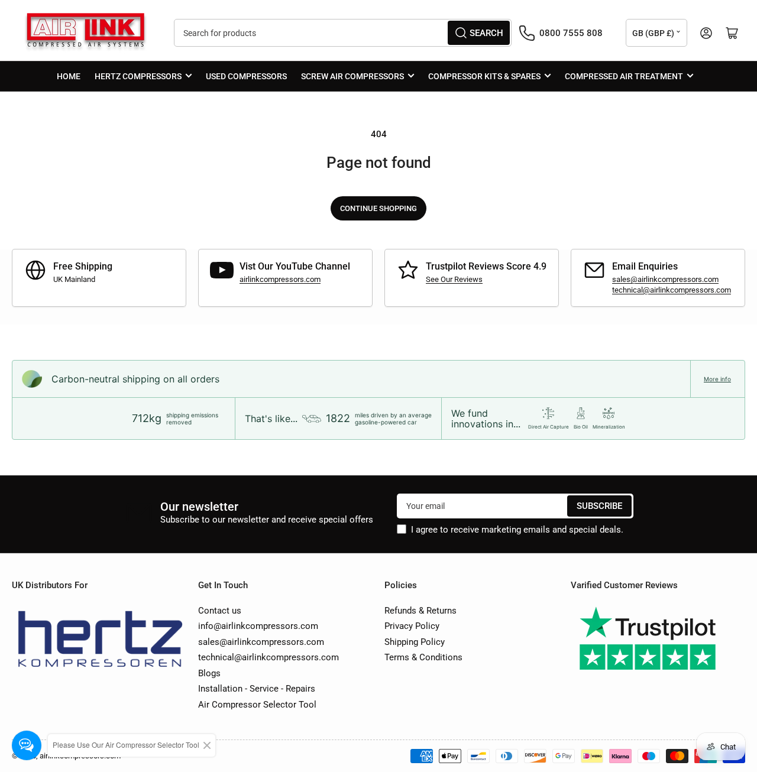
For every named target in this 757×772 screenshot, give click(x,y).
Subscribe (599, 506)
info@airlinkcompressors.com (258, 626)
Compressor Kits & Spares (484, 76)
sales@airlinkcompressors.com (665, 279)
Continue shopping (378, 208)
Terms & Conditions (423, 657)
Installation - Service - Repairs (256, 688)
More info (717, 378)
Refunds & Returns (420, 610)
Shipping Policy (414, 642)
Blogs (209, 673)
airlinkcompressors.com (280, 279)
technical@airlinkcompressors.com (671, 290)
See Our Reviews (454, 279)
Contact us (219, 610)
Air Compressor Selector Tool (257, 704)
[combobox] (343, 33)
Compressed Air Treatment (624, 76)
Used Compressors (246, 76)
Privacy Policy (411, 626)
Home (68, 76)
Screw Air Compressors (352, 76)
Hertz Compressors (138, 76)
